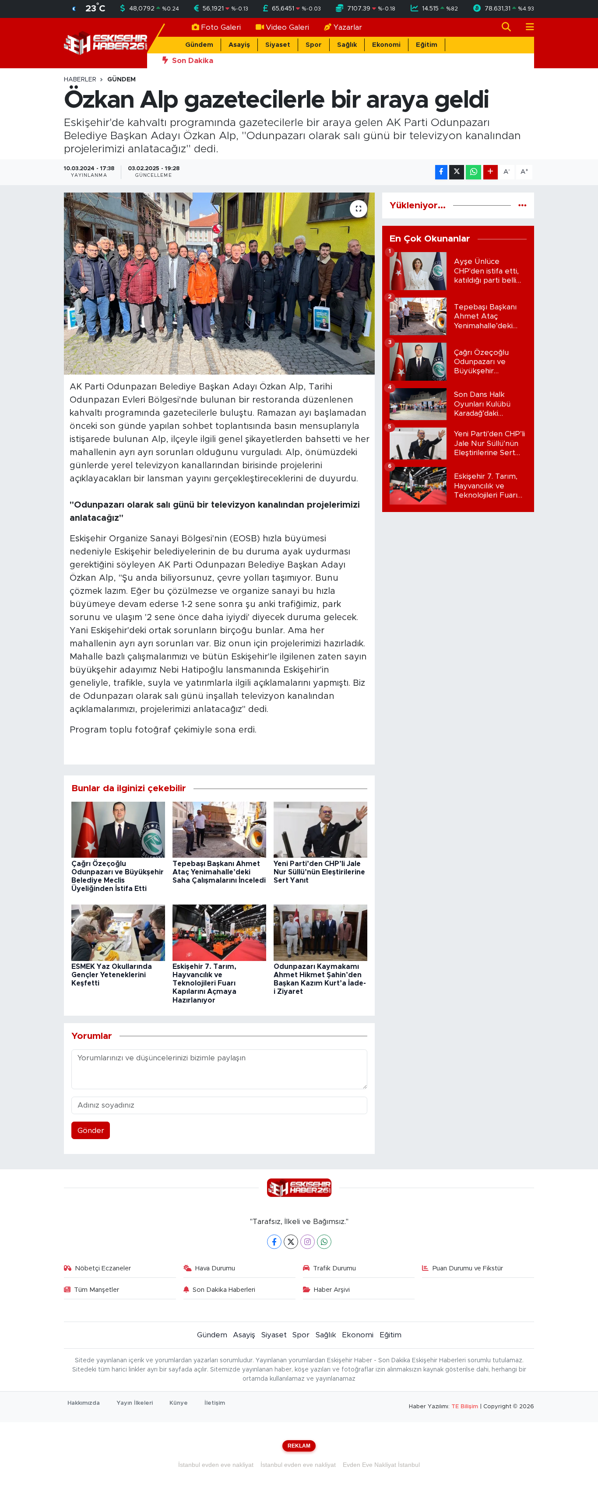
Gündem (199, 45)
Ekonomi (386, 45)
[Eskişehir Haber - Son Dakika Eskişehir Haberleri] (105, 42)
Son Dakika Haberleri (224, 1290)
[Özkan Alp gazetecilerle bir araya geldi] (219, 284)
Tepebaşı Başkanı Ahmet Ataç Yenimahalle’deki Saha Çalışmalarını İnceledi (219, 872)
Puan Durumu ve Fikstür (468, 1268)
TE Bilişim (464, 1407)
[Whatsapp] (324, 1241)
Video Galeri (287, 27)
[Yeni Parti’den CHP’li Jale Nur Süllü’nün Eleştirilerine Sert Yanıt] (320, 829)
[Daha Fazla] (490, 172)
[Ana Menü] (526, 27)
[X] (291, 1241)
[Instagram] (307, 1241)
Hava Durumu (215, 1268)
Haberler (80, 80)
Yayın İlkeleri (134, 1403)
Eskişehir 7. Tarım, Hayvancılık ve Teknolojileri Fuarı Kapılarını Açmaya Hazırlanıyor (204, 983)
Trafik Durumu (334, 1268)
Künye (178, 1403)
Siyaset (277, 45)
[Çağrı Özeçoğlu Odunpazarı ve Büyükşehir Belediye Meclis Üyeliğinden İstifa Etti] (118, 829)
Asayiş (239, 45)
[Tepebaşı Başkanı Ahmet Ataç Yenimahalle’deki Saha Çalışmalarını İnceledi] (219, 829)
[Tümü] (522, 205)
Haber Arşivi (332, 1290)
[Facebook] (274, 1241)
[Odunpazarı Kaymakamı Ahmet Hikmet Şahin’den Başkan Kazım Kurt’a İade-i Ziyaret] (320, 932)
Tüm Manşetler (96, 1290)
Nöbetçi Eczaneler (103, 1268)
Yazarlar (348, 27)
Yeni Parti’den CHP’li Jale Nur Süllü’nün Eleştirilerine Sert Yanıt (319, 872)
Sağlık (347, 45)
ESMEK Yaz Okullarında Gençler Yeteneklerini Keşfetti (111, 975)
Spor (314, 45)
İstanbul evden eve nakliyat (215, 1464)
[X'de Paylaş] (456, 172)
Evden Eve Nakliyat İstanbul (381, 1464)
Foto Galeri (221, 27)
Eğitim (426, 45)
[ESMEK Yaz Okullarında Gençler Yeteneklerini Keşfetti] (118, 932)
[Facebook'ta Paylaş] (441, 172)
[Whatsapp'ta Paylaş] (473, 172)
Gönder (90, 1130)
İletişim (214, 1403)
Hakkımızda (83, 1403)
